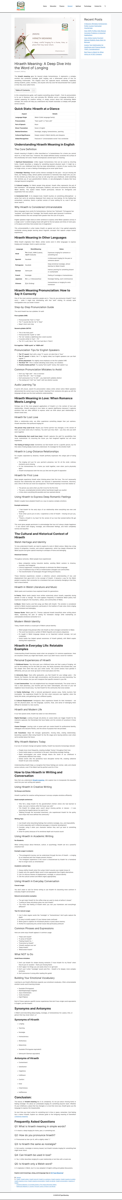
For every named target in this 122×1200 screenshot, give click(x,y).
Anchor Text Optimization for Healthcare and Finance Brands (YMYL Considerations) (94, 47)
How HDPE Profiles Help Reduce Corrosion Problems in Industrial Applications (95, 33)
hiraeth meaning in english (68, 1179)
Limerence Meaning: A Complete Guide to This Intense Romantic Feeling (36, 1184)
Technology (87, 6)
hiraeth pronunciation (62, 1181)
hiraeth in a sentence (45, 1179)
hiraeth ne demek (50, 1181)
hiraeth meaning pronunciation (36, 1181)
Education (53, 6)
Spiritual (78, 6)
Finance (62, 6)
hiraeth (18, 1179)
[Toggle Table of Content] (32, 90)
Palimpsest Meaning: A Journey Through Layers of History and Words (35, 1186)
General (70, 6)
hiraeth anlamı (25, 1179)
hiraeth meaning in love (21, 1181)
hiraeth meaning (55, 1179)
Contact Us (98, 6)
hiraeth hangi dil (33, 1179)
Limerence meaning (21, 1116)
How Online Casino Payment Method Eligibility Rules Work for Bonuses (95, 40)
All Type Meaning (57, 1173)
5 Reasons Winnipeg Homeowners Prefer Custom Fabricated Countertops (95, 26)
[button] (105, 6)
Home (45, 6)
